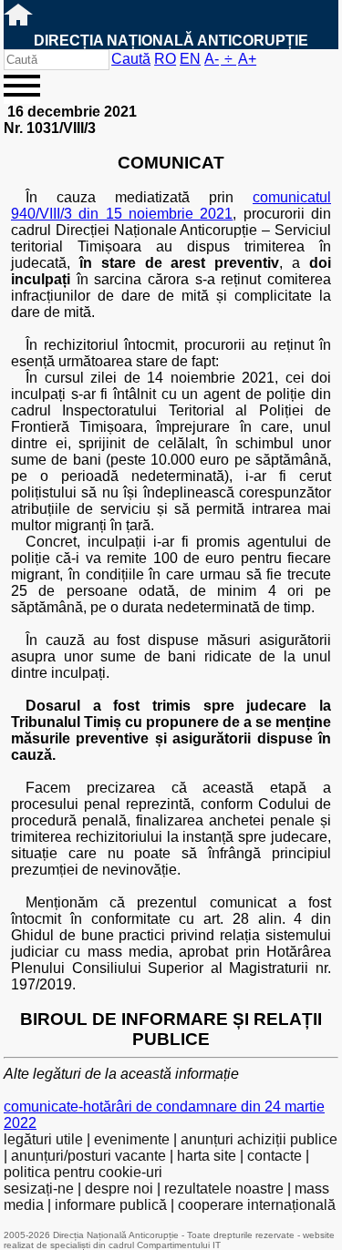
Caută (130, 59)
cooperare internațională (257, 1205)
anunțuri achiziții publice (259, 1139)
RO (165, 59)
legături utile (43, 1139)
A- (211, 59)
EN (190, 59)
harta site (206, 1155)
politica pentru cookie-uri (83, 1172)
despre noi (119, 1188)
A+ (247, 59)
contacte (274, 1155)
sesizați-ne (39, 1188)
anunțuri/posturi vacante (88, 1155)
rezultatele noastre (224, 1188)
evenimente (132, 1139)
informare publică (111, 1205)
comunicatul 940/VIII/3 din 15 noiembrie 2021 (171, 205)
